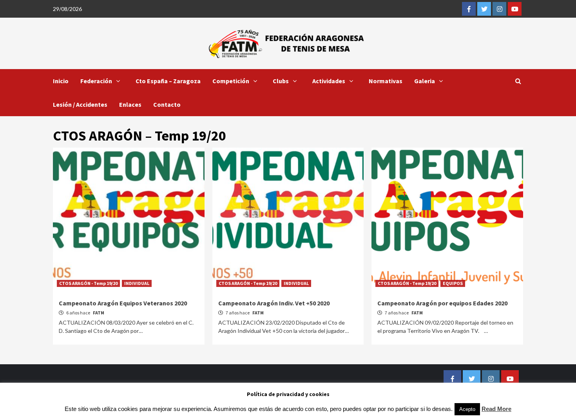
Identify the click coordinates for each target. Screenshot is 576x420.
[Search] (518, 80)
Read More (496, 408)
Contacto (167, 104)
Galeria (424, 81)
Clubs (281, 81)
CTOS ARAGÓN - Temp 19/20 (88, 283)
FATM (98, 313)
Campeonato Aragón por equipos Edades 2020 (442, 303)
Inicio (61, 81)
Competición (230, 81)
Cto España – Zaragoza (168, 81)
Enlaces (130, 104)
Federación (96, 81)
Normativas (385, 81)
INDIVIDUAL (136, 283)
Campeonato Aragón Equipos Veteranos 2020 (123, 303)
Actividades (328, 81)
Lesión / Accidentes (80, 104)
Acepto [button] (467, 409)
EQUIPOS (453, 283)
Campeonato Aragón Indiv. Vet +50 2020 (274, 303)
